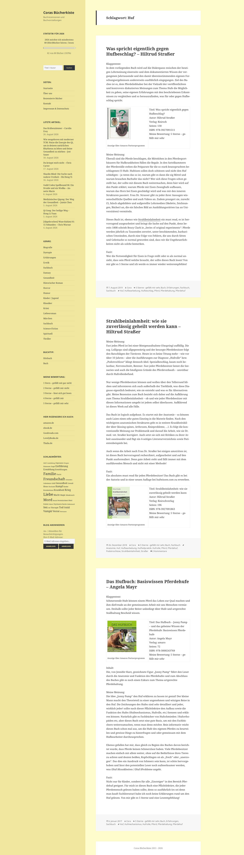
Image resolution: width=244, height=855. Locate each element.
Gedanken (69, 480)
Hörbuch (47, 358)
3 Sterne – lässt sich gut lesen (57, 393)
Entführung (61, 466)
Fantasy (47, 272)
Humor (46, 293)
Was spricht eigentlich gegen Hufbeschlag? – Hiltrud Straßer (140, 51)
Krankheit (59, 489)
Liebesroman (49, 313)
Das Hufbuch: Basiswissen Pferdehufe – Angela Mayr (147, 584)
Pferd (70, 500)
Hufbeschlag (147, 290)
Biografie (47, 247)
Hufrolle (156, 548)
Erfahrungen (49, 257)
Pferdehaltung (168, 290)
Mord (47, 499)
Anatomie (111, 548)
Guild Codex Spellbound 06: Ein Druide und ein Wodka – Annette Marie (58, 188)
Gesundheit (48, 277)
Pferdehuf (180, 290)
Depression (60, 463)
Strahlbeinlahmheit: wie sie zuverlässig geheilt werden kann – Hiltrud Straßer (143, 326)
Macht (57, 494)
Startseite (48, 88)
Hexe (45, 486)
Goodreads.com (50, 433)
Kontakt (47, 103)
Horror (46, 288)
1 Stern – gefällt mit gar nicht (57, 383)
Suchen (69, 68)
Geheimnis (47, 483)
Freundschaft (54, 479)
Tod (61, 507)
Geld (53, 483)
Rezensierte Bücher (52, 98)
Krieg (68, 490)
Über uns (47, 93)
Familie (49, 473)
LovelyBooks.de (50, 438)
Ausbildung (51, 463)
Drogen (66, 463)
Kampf (59, 486)
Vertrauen (63, 511)
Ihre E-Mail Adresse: (53, 537)
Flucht (59, 474)
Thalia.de (47, 443)
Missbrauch (70, 495)
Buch (45, 363)
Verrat (56, 511)
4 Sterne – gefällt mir (53, 398)
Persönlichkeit (62, 500)
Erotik (46, 262)
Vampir (47, 511)
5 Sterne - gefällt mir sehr (148, 287)
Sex (45, 507)
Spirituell (47, 333)
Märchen (47, 318)
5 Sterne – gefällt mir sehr (56, 403)
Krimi (46, 308)
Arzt (45, 463)
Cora (129, 287)
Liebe (48, 494)
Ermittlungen (61, 469)
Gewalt (70, 483)
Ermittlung (49, 469)
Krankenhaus (48, 490)
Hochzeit (52, 487)
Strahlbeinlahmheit (149, 219)
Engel (53, 466)
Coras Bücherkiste (58, 12)
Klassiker (47, 303)
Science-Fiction (50, 328)
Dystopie (47, 252)
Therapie (55, 507)
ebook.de (47, 428)
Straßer (144, 551)
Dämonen (46, 466)
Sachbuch (48, 323)
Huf (122, 290)
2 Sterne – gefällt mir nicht (56, 388)
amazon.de (48, 422)
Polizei (51, 504)
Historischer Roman (53, 283)
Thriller (47, 338)
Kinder (65, 487)
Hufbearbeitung (132, 290)
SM (49, 508)
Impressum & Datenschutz (56, 108)
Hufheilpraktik (144, 548)
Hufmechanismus (133, 824)
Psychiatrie (58, 504)
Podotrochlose (113, 551)
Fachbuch (48, 267)
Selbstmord (71, 504)
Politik (45, 504)
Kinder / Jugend (51, 298)
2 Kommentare (159, 551)
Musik (55, 500)
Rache (64, 504)
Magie (62, 495)
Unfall (67, 507)
